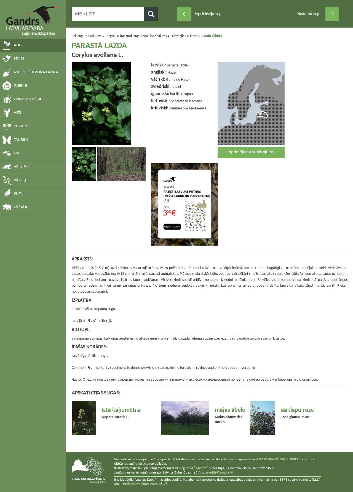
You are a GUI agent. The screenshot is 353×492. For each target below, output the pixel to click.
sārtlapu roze (297, 410)
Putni (19, 194)
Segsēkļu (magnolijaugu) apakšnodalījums (137, 36)
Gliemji (20, 86)
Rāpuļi (20, 180)
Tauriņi (21, 140)
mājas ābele (230, 410)
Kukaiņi (21, 126)
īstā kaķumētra (121, 410)
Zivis (18, 153)
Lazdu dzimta (212, 36)
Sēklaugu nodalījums (86, 36)
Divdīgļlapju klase (184, 36)
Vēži (17, 113)
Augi (18, 45)
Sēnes (19, 59)
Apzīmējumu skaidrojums (251, 152)
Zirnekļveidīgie (28, 99)
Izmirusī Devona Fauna (36, 72)
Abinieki (21, 167)
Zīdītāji (20, 207)
